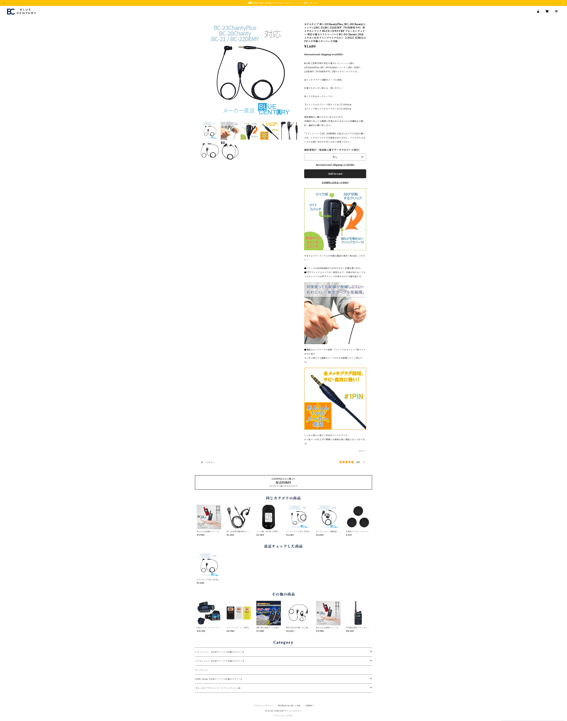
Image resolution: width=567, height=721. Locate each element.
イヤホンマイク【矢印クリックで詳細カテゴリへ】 (220, 661)
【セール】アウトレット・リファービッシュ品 (218, 688)
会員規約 (309, 705)
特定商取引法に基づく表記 (289, 705)
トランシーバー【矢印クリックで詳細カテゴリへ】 (220, 652)
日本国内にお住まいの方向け (335, 182)
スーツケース (201, 670)
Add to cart (335, 173)
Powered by (280, 716)
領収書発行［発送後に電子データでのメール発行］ (332, 149)
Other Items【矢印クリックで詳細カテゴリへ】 (219, 679)
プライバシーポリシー (263, 705)
